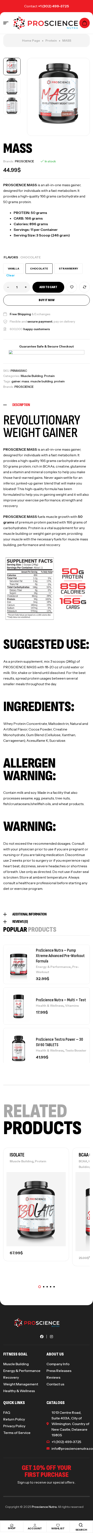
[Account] (35, 1525)
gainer (15, 381)
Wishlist (58, 1528)
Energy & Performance (53, 967)
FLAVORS (11, 257)
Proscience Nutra (44, 1507)
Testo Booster (75, 1050)
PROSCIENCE (24, 161)
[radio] (13, 268)
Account (35, 1528)
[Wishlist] (58, 1525)
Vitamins (72, 1006)
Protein (51, 40)
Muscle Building (32, 376)
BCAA (83, 1161)
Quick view (58, 1196)
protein (59, 381)
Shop (12, 1528)
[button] (39, 1286)
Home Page (31, 40)
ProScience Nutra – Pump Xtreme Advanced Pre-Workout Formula (60, 956)
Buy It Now (47, 300)
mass (25, 381)
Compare (84, 287)
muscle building (41, 381)
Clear (10, 275)
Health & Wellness (50, 1006)
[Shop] (11, 1525)
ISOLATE (17, 1155)
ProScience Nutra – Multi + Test (61, 1000)
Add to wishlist (71, 287)
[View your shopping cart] (84, 23)
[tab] (46, 405)
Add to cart (48, 287)
